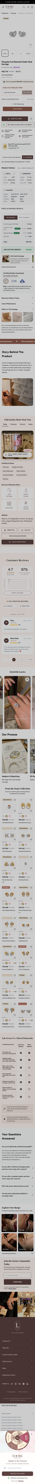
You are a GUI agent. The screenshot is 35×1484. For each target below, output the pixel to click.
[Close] (31, 1434)
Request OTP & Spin (17, 1474)
